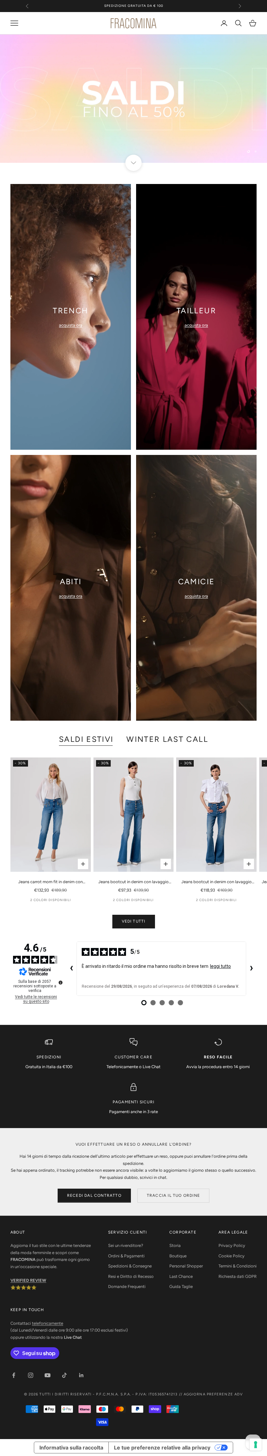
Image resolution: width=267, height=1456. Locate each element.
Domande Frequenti (127, 1286)
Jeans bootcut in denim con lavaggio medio (133, 882)
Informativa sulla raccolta (71, 1447)
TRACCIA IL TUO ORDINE (173, 1195)
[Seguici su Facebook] (13, 1375)
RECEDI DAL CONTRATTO (94, 1195)
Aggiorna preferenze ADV (213, 1394)
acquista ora (70, 325)
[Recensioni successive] (251, 968)
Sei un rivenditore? (125, 1245)
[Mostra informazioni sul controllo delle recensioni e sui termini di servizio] (60, 982)
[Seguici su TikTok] (64, 1375)
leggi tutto (220, 966)
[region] (133, 99)
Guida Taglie (181, 1286)
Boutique (178, 1255)
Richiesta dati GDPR (237, 1276)
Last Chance (181, 1276)
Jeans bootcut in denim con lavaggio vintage (216, 882)
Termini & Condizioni (237, 1266)
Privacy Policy (231, 1245)
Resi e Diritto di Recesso (131, 1276)
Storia (175, 1245)
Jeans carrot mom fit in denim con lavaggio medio (50, 882)
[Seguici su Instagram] (30, 1375)
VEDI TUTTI (134, 921)
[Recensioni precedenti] (71, 968)
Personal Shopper (186, 1266)
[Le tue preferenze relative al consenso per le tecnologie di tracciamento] (255, 1444)
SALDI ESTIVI (86, 739)
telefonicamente (47, 1323)
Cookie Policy (231, 1255)
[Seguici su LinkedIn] (81, 1375)
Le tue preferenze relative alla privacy (162, 1447)
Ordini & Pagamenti (126, 1255)
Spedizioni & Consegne (130, 1266)
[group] (133, 99)
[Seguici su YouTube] (47, 1375)
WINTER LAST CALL (167, 739)
